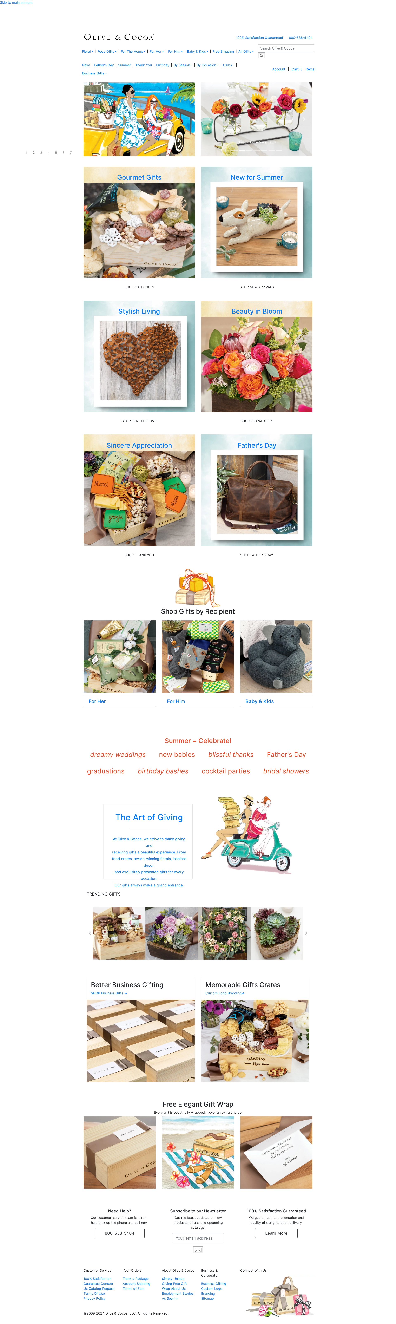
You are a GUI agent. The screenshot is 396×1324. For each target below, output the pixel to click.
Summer (124, 65)
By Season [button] (182, 65)
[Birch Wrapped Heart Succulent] (277, 933)
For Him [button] (174, 51)
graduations (106, 771)
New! (86, 65)
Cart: (304, 69)
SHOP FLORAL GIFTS (256, 421)
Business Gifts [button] (93, 73)
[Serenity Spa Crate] (256, 119)
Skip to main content (16, 2)
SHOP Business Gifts (109, 993)
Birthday (162, 65)
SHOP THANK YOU (139, 555)
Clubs (227, 65)
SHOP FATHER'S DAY (256, 555)
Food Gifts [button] (106, 51)
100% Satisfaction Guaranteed (259, 37)
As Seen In (170, 1298)
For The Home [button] (132, 51)
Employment (172, 1293)
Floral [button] (86, 51)
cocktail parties (226, 771)
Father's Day (104, 65)
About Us (178, 1288)
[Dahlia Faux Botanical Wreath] (224, 933)
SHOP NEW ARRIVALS (257, 287)
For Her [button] (155, 51)
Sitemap (207, 1298)
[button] (209, 119)
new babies (177, 755)
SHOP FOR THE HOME (139, 421)
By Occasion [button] (206, 65)
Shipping (143, 1284)
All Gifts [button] (244, 51)
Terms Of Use (94, 1293)
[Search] (261, 55)
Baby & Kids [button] (196, 51)
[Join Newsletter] (198, 1249)
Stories (188, 1293)
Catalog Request (102, 1288)
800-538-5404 (300, 37)
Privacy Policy (95, 1298)
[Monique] (171, 933)
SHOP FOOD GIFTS (139, 287)
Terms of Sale (133, 1288)
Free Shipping (223, 51)
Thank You (143, 65)
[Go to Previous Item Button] (90, 933)
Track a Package (136, 1279)
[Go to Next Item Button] (306, 933)
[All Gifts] (139, 119)
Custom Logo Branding (225, 993)
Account (278, 69)
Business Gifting (213, 1284)
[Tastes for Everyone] (119, 933)
